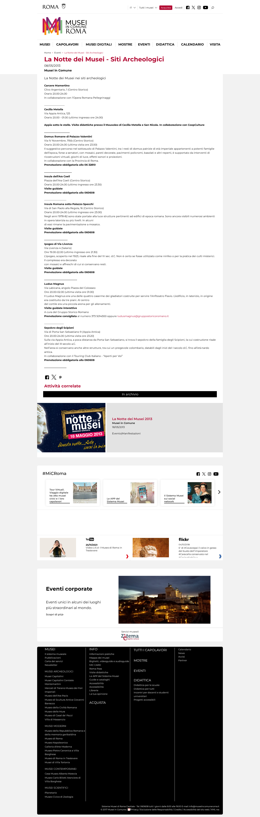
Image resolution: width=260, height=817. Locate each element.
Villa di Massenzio (55, 719)
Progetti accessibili (144, 699)
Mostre (125, 44)
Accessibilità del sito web (196, 809)
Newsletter (51, 665)
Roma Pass (95, 668)
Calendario (192, 44)
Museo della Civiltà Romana (61, 707)
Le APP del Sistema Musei (115, 500)
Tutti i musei (146, 7)
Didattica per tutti (144, 688)
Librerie (93, 690)
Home (47, 52)
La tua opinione (98, 693)
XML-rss (215, 809)
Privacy (134, 809)
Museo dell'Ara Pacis (56, 695)
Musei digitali (99, 44)
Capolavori (67, 44)
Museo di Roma (54, 738)
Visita (215, 44)
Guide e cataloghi (99, 679)
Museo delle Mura (55, 711)
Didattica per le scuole (147, 685)
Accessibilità (96, 683)
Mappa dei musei (99, 657)
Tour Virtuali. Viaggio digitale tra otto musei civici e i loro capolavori (59, 495)
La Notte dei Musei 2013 (132, 419)
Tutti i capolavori (150, 650)
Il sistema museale (55, 654)
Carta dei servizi (54, 661)
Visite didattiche (98, 672)
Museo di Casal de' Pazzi (59, 715)
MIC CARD (95, 665)
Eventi (144, 44)
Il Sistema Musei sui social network (174, 498)
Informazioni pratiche (101, 654)
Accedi (179, 7)
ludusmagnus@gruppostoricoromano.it (143, 316)
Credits (178, 809)
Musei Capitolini (54, 676)
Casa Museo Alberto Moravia (61, 773)
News (181, 653)
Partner (182, 660)
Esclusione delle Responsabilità (156, 809)
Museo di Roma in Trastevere (61, 758)
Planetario (51, 792)
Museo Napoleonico (56, 742)
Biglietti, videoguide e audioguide (109, 661)
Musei (45, 44)
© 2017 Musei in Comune (113, 809)
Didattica (165, 44)
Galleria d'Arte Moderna (58, 746)
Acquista (166, 7)
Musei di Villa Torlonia (57, 762)
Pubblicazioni (53, 657)
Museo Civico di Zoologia (59, 796)
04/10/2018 (197, 551)
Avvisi (181, 656)
